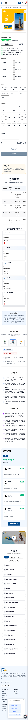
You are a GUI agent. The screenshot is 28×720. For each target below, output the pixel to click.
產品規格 (21, 44)
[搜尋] (22, 3)
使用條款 (16, 693)
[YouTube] (9, 685)
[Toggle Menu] (6, 3)
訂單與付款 (12, 557)
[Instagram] (5, 685)
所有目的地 (8, 7)
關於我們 (16, 691)
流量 (2, 84)
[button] (14, 537)
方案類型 (3, 58)
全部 (6, 557)
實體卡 (11, 560)
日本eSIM (4, 691)
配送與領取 (20, 557)
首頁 (3, 7)
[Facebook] (2, 685)
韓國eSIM (4, 693)
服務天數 (3, 103)
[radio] (7, 63)
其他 (17, 560)
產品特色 (7, 44)
